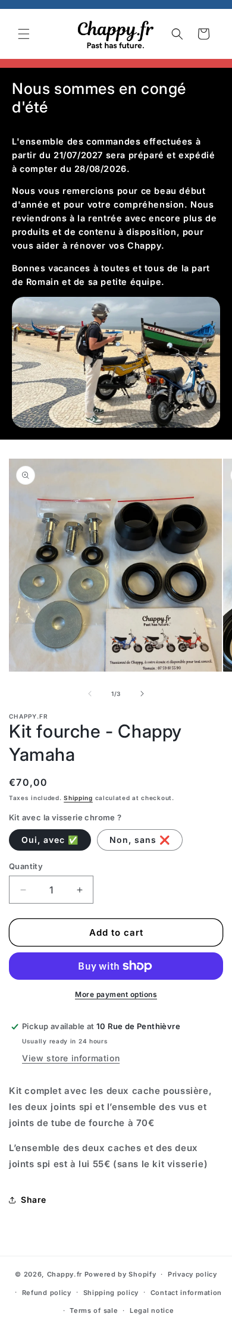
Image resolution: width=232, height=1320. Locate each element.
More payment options (116, 994)
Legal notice (152, 1310)
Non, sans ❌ (139, 840)
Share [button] (33, 1199)
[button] (24, 34)
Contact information (186, 1292)
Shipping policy (111, 1292)
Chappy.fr (64, 1274)
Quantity (26, 866)
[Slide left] (90, 694)
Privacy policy (192, 1274)
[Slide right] (142, 694)
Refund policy (46, 1292)
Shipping (78, 797)
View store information (71, 1058)
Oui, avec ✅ (50, 840)
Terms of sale (94, 1310)
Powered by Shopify (120, 1274)
